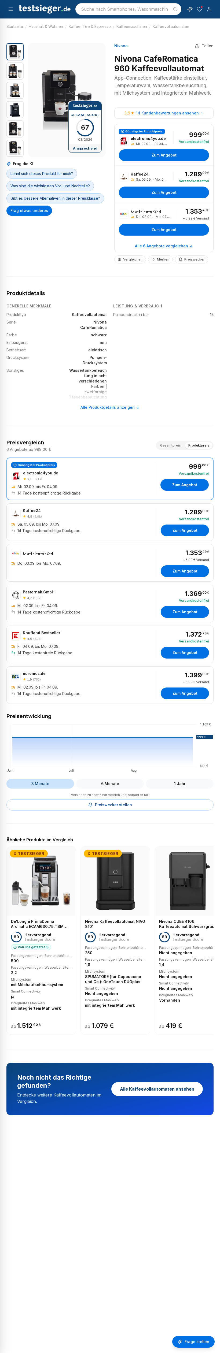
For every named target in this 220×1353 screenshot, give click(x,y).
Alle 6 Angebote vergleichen (161, 246)
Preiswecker (194, 259)
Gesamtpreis (170, 445)
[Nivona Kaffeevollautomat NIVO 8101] (115, 940)
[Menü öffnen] (10, 9)
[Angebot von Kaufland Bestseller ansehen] (110, 644)
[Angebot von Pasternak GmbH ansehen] (110, 603)
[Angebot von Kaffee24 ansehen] (164, 184)
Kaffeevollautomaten (171, 26)
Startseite (14, 26)
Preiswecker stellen (113, 804)
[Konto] (209, 9)
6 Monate (110, 783)
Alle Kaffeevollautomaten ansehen (157, 1089)
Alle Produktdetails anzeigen (107, 407)
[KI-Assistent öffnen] (190, 9)
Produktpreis (198, 445)
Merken (163, 259)
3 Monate (40, 783)
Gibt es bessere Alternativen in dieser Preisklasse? (55, 198)
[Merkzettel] (199, 9)
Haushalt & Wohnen (46, 26)
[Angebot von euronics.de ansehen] (110, 685)
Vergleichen (132, 259)
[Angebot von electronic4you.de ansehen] (164, 144)
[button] (67, 100)
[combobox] (128, 9)
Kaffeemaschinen (131, 26)
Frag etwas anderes (29, 210)
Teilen (208, 45)
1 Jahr (179, 783)
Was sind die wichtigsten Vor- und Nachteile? (50, 186)
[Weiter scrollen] (212, 937)
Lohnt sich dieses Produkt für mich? (41, 173)
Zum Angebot (164, 155)
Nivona (121, 45)
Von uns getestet (31, 947)
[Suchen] (175, 9)
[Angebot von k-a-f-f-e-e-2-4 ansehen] (164, 221)
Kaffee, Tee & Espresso (90, 26)
